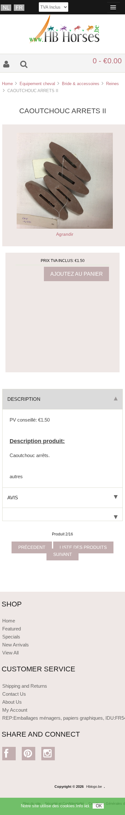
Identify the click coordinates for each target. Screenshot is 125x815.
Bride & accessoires (80, 83)
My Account (14, 710)
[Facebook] (9, 755)
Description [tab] (23, 399)
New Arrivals (15, 644)
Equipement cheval (37, 83)
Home (7, 83)
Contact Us (14, 694)
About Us (12, 702)
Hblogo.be (94, 786)
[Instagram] (48, 755)
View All (10, 652)
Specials (11, 636)
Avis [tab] (12, 497)
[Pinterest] (29, 755)
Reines (112, 83)
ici (86, 805)
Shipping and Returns (24, 686)
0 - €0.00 (107, 61)
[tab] (62, 514)
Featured (11, 628)
